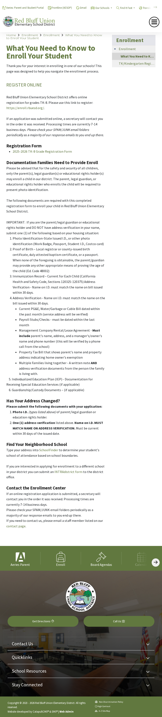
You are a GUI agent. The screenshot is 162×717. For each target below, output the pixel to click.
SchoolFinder (48, 450)
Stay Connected (27, 685)
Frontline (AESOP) (62, 8)
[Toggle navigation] (154, 22)
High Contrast (103, 706)
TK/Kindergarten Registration (137, 63)
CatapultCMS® (41, 711)
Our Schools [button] (102, 8)
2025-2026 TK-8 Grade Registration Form (42, 151)
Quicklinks (22, 657)
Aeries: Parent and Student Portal (25, 8)
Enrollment (30, 35)
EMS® (55, 711)
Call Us (117, 621)
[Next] (152, 7)
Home (11, 35)
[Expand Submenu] (115, 48)
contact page (16, 526)
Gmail (83, 8)
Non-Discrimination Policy (111, 702)
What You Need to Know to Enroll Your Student (138, 56)
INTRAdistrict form (68, 472)
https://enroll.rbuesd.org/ (25, 108)
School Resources (29, 671)
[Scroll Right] (155, 562)
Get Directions (41, 621)
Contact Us (22, 644)
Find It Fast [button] (126, 8)
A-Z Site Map (104, 711)
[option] (20, 558)
